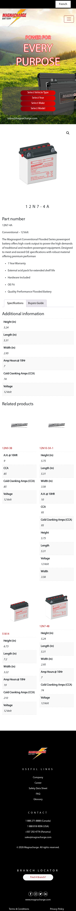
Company (38, 777)
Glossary (38, 799)
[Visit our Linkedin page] (45, 893)
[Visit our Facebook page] (30, 893)
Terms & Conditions (19, 909)
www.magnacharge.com (38, 899)
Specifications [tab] (15, 303)
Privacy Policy (57, 909)
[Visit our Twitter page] (40, 893)
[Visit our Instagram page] (35, 893)
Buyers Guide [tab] (36, 303)
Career (38, 783)
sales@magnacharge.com (22, 118)
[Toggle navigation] (69, 19)
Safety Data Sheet (38, 788)
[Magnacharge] (15, 17)
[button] (68, 133)
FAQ (38, 794)
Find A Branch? (38, 877)
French (63, 4)
